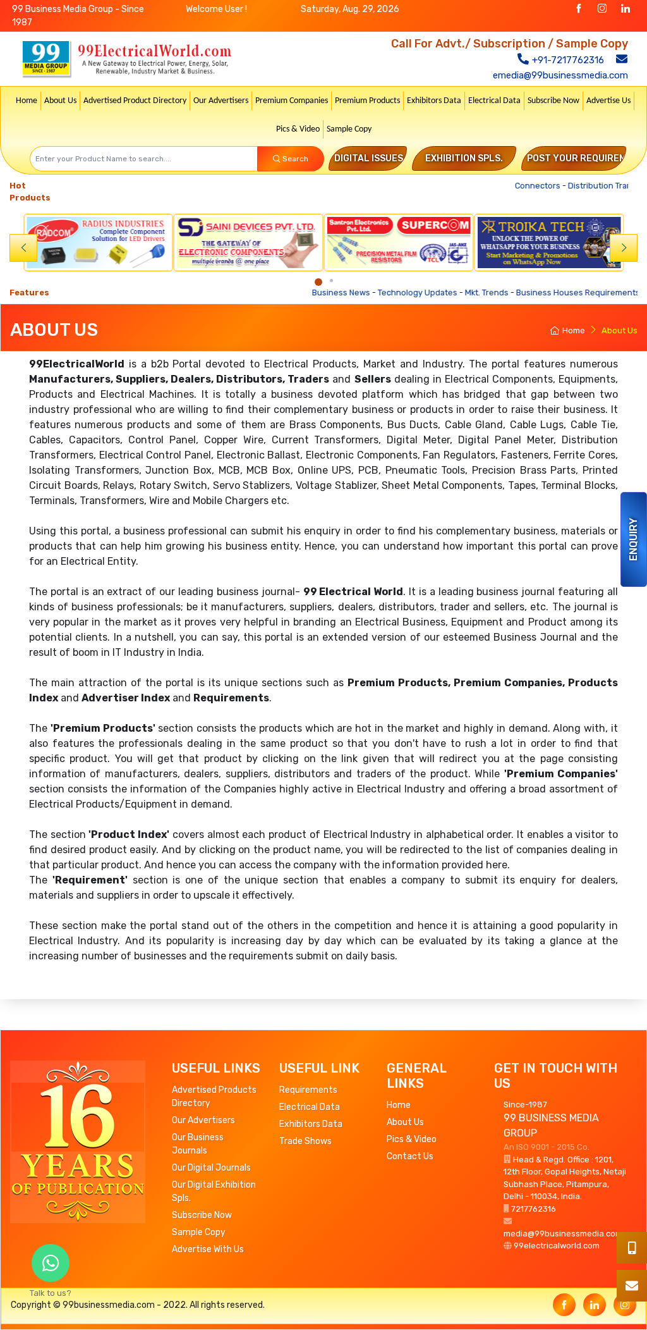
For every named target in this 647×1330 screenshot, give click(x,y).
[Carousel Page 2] (331, 280)
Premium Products (367, 101)
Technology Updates (382, 292)
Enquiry (633, 539)
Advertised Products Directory (214, 1097)
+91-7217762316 (566, 60)
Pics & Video (298, 129)
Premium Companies (291, 101)
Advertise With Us (208, 1249)
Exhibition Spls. (464, 158)
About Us (60, 101)
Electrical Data (494, 101)
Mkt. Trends (451, 292)
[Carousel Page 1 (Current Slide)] (318, 282)
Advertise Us (608, 101)
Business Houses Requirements (543, 292)
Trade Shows (305, 1141)
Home (26, 101)
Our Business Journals (198, 1144)
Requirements (308, 1090)
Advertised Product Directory (134, 101)
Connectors (526, 185)
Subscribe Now (553, 101)
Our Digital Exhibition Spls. (214, 1191)
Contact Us (410, 1156)
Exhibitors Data (434, 101)
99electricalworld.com (557, 1245)
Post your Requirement (585, 158)
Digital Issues (368, 158)
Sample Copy (349, 129)
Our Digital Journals (211, 1167)
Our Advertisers (220, 101)
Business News (306, 292)
